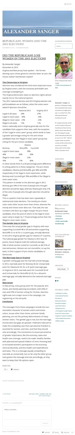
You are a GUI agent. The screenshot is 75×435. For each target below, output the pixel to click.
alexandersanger (22, 48)
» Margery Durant (60, 308)
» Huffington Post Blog (61, 293)
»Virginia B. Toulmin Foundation (63, 316)
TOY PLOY (6, 394)
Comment (45, 423)
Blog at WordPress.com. (11, 431)
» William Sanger (59, 321)
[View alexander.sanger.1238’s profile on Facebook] (56, 281)
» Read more (59, 218)
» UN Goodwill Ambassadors (63, 318)
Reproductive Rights (17, 381)
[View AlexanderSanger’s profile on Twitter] (58, 281)
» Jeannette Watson (60, 306)
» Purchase (58, 216)
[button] (58, 164)
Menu (69, 4)
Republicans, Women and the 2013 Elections (40, 395)
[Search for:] (64, 46)
